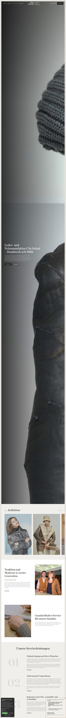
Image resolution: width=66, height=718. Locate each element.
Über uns (16, 3)
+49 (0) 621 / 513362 (53, 3)
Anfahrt (16, 264)
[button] (7, 714)
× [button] (13, 698)
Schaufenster (21, 3)
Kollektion (9, 3)
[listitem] (19, 534)
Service (13, 3)
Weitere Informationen (10, 706)
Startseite (4, 3)
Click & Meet (60, 3)
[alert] (7, 707)
